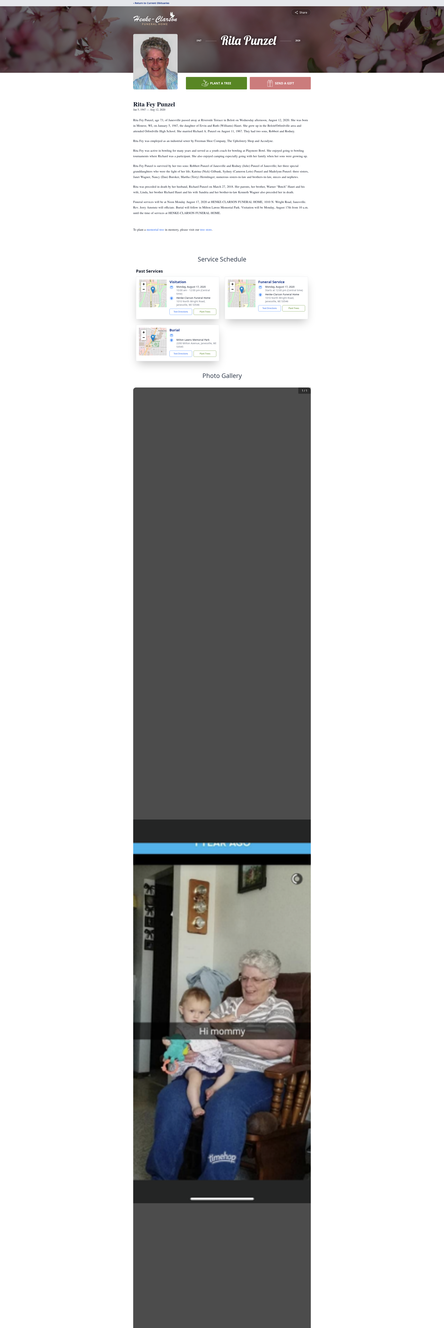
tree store (206, 229)
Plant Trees (205, 311)
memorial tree (155, 229)
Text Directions (181, 311)
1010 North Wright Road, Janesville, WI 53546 (190, 303)
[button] (153, 289)
